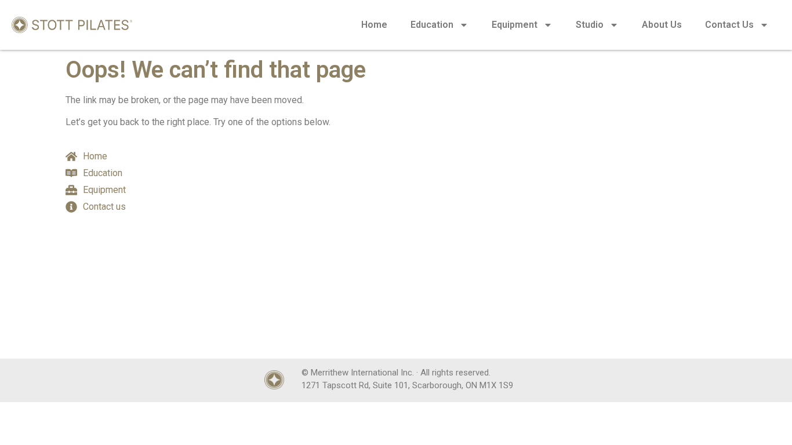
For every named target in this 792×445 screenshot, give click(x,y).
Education (431, 24)
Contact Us (729, 24)
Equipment (514, 24)
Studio (590, 24)
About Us (662, 24)
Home (374, 24)
